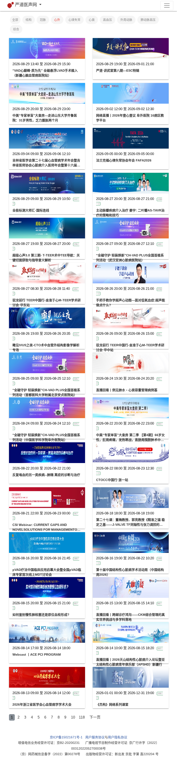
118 (82, 717)
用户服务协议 (95, 737)
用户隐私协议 (117, 737)
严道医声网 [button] (26, 4)
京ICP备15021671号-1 (66, 737)
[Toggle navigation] (166, 5)
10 (73, 717)
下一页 (94, 717)
